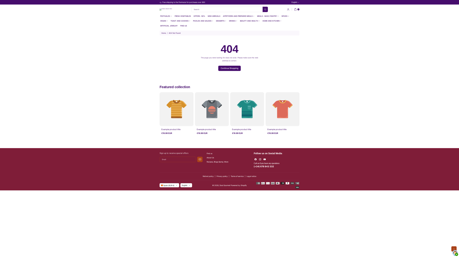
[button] (296, 9)
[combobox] (229, 9)
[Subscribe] (200, 159)
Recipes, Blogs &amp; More (217, 162)
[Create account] (288, 9)
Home (163, 33)
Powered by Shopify (239, 185)
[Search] (265, 9)
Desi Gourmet (225, 185)
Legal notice (251, 176)
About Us (210, 158)
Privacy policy (222, 176)
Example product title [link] (170, 129)
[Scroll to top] (454, 249)
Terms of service (237, 176)
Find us (209, 153)
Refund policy (208, 176)
